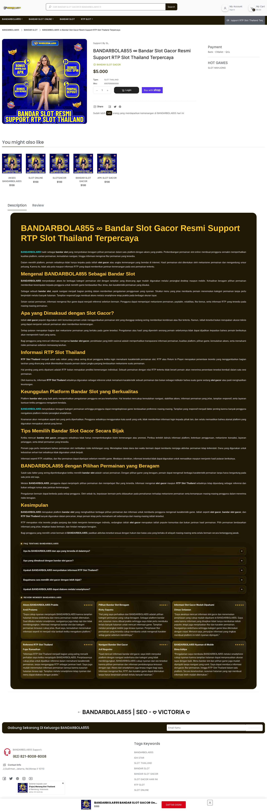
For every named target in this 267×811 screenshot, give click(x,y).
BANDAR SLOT (31, 30)
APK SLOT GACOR (107, 177)
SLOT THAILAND (143, 763)
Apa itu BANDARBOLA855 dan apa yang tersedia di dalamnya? (56, 551)
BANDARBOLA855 (10, 30)
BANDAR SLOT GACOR (146, 773)
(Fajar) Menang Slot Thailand (42, 786)
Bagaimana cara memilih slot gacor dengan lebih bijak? (52, 580)
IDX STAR (139, 757)
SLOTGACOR (59, 177)
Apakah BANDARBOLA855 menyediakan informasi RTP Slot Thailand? (60, 570)
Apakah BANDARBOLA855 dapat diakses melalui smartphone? (56, 589)
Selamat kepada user (38, 784)
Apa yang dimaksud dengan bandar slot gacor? (48, 560)
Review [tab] (38, 205)
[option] (12, 173)
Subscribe (254, 728)
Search (171, 6)
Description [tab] (17, 205)
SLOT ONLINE (36, 177)
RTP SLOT (139, 784)
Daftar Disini (173, 804)
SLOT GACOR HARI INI (146, 779)
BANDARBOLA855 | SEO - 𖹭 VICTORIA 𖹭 (135, 712)
